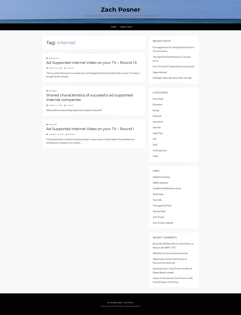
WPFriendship (118, 306)
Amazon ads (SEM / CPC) (164, 247)
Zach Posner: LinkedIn (163, 222)
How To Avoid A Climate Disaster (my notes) (174, 66)
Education (157, 104)
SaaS (155, 144)
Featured (53, 91)
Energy (156, 110)
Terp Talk (157, 200)
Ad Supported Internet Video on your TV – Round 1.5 (91, 62)
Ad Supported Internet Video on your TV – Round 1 (90, 129)
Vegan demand (160, 72)
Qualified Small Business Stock (167, 188)
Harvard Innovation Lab (176, 253)
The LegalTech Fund (162, 205)
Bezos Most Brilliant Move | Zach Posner (172, 243)
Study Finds (158, 194)
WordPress (136, 306)
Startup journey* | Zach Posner (167, 268)
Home (113, 27)
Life (154, 139)
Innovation (54, 58)
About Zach (126, 27)
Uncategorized (160, 150)
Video (155, 156)
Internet (157, 127)
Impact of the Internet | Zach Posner (170, 278)
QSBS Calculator (160, 182)
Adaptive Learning (161, 177)
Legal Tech (158, 133)
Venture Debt (159, 211)
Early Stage (158, 98)
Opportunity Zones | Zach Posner (168, 259)
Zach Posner (120, 9)
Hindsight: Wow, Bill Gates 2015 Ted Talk (172, 78)
